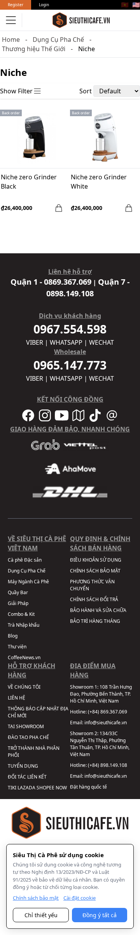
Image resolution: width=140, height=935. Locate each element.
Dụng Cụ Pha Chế (58, 39)
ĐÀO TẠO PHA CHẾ (28, 737)
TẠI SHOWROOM (26, 726)
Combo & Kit (21, 614)
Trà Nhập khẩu (23, 625)
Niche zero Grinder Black (29, 182)
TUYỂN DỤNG (23, 766)
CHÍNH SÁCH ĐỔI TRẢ (94, 599)
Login (44, 4)
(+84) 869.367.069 (107, 711)
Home (11, 39)
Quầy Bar (18, 592)
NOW (61, 787)
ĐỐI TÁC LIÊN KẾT (27, 776)
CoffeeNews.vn (24, 657)
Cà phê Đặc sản (25, 560)
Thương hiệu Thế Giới (33, 49)
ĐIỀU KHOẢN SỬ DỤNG (95, 560)
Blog (13, 635)
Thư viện (17, 646)
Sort (85, 91)
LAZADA (26, 787)
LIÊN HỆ (16, 697)
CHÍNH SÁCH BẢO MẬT (95, 570)
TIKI (12, 787)
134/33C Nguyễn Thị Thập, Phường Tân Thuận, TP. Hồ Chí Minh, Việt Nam (100, 744)
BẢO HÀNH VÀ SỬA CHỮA (98, 610)
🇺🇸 (136, 4)
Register (15, 4)
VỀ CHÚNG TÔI (24, 687)
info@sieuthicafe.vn (105, 722)
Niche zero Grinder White (99, 182)
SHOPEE (45, 787)
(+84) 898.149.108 (107, 765)
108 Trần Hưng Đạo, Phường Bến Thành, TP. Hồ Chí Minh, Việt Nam (101, 694)
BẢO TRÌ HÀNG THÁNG (95, 621)
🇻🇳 (125, 4)
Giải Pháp (18, 603)
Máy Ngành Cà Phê (28, 581)
